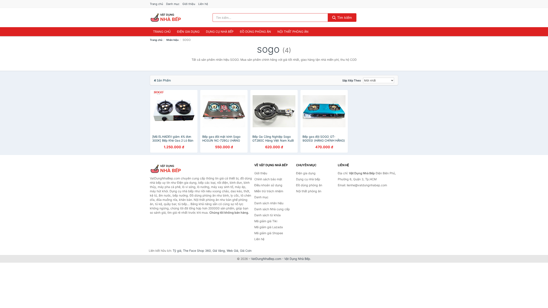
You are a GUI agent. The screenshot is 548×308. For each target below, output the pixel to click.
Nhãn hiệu (172, 39)
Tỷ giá (177, 250)
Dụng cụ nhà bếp (220, 31)
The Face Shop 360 (197, 250)
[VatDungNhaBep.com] (166, 17)
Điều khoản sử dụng (268, 185)
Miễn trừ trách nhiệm (268, 191)
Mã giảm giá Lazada (268, 227)
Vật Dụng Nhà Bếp (297, 259)
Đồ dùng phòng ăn (255, 31)
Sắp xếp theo (351, 80)
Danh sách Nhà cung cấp (272, 209)
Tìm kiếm (344, 17)
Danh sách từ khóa (267, 215)
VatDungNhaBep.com (266, 259)
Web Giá (232, 250)
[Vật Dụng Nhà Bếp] (171, 168)
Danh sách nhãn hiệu (268, 203)
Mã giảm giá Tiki (265, 221)
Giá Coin (246, 250)
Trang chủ (156, 4)
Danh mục (172, 4)
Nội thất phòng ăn (292, 31)
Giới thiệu (188, 4)
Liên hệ (203, 4)
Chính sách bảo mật (268, 179)
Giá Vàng (219, 250)
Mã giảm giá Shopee (268, 233)
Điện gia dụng (188, 31)
